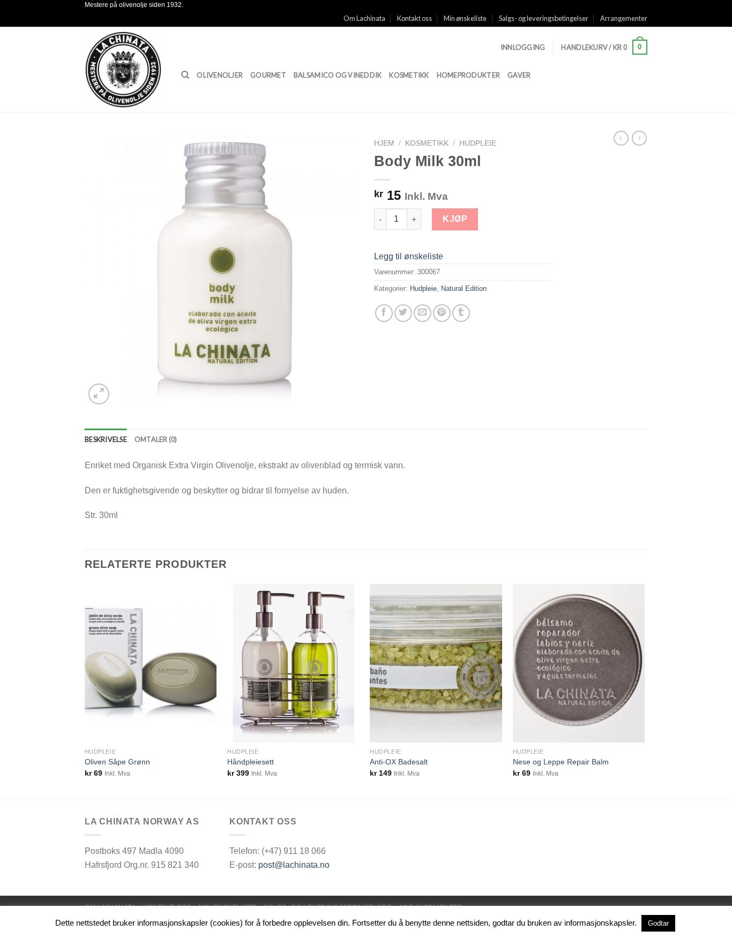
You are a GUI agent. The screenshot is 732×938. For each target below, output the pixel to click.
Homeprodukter (468, 75)
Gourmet (268, 75)
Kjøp (455, 218)
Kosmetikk (409, 75)
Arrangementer (623, 18)
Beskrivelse (106, 439)
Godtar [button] (658, 923)
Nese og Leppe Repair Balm (561, 761)
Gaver (519, 75)
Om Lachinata (364, 18)
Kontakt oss (414, 18)
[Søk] (185, 75)
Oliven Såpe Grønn (117, 761)
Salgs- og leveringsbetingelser (543, 18)
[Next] (644, 690)
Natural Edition (464, 288)
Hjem (384, 143)
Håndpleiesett (250, 761)
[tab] (106, 439)
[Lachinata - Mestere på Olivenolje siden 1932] (125, 69)
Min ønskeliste (465, 18)
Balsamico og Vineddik (338, 75)
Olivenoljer (220, 75)
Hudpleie (477, 143)
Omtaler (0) (156, 439)
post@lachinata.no (294, 864)
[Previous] (85, 690)
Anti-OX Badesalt (399, 761)
